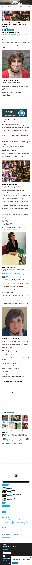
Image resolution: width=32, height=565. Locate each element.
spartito (5, 523)
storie (5, 436)
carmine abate (16, 434)
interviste (7, 432)
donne (21, 434)
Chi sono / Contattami (5, 560)
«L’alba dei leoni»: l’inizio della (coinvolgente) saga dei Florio (14, 498)
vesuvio (19, 523)
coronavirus (15, 519)
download (25, 519)
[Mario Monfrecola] (2, 6)
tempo (16, 523)
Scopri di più (16, 481)
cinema (12, 519)
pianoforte (9, 522)
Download (17, 6)
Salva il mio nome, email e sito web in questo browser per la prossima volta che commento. (15, 468)
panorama (3, 522)
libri (5, 435)
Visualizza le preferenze (27, 563)
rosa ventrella (18, 435)
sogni (2, 523)
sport (7, 523)
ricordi (20, 522)
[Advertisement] (16, 102)
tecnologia (14, 523)
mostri (9, 435)
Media (21, 6)
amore (8, 434)
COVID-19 (18, 519)
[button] (30, 557)
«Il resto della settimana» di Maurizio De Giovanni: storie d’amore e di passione (21, 440)
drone (28, 519)
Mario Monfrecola (16, 1)
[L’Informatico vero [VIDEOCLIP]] (4, 491)
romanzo (25, 522)
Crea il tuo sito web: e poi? (11, 6)
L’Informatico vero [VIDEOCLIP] (10, 490)
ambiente (3, 519)
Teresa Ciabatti (8, 436)
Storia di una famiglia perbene (12, 34)
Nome (3, 457)
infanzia (23, 434)
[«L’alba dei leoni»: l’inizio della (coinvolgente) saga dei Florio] (4, 499)
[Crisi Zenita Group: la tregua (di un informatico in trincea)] (4, 495)
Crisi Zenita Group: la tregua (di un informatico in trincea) (14, 494)
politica (12, 522)
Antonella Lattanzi (11, 434)
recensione (14, 435)
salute (27, 522)
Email (3, 536)
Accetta (15, 563)
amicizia (5, 434)
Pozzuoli (14, 522)
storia (9, 523)
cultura (19, 434)
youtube (23, 523)
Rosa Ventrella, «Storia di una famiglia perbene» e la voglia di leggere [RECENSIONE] (10, 440)
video (21, 523)
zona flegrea (26, 523)
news (5, 6)
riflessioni (22, 522)
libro (7, 435)
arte (10, 519)
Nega (21, 563)
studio (11, 523)
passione (6, 522)
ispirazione (3, 435)
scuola (21, 435)
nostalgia (11, 435)
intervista (26, 434)
